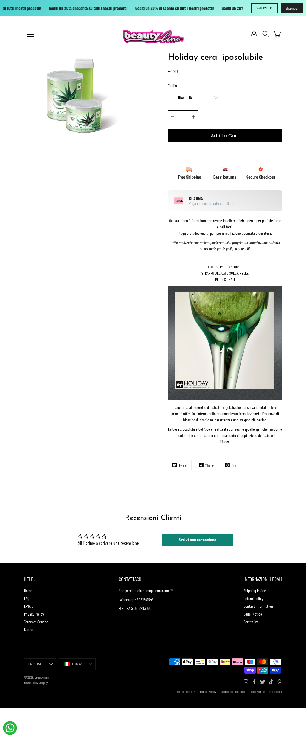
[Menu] (30, 34)
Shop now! (292, 8)
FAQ (26, 598)
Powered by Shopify (36, 682)
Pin (234, 465)
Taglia (172, 85)
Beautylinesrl (42, 677)
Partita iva (251, 621)
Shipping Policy (255, 590)
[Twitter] (262, 681)
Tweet (183, 465)
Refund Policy (253, 598)
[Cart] (277, 34)
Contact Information (258, 606)
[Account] (254, 34)
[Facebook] (254, 681)
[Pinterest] (279, 681)
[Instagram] (246, 681)
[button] (265, 34)
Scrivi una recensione (197, 539)
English (35, 664)
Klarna (28, 629)
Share (209, 465)
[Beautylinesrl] (153, 34)
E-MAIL (28, 606)
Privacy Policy (34, 613)
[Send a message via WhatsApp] (10, 728)
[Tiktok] (271, 681)
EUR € (77, 664)
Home (28, 590)
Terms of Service (36, 621)
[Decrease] (172, 116)
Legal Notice (253, 613)
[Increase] (193, 116)
